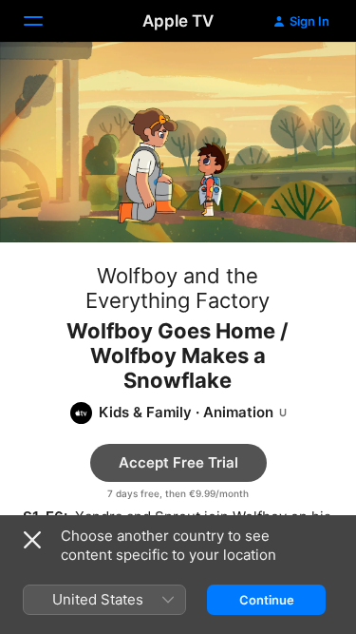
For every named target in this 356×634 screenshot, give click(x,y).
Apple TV (178, 20)
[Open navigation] (45, 21)
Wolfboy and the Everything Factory (177, 288)
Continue (266, 599)
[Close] (32, 539)
